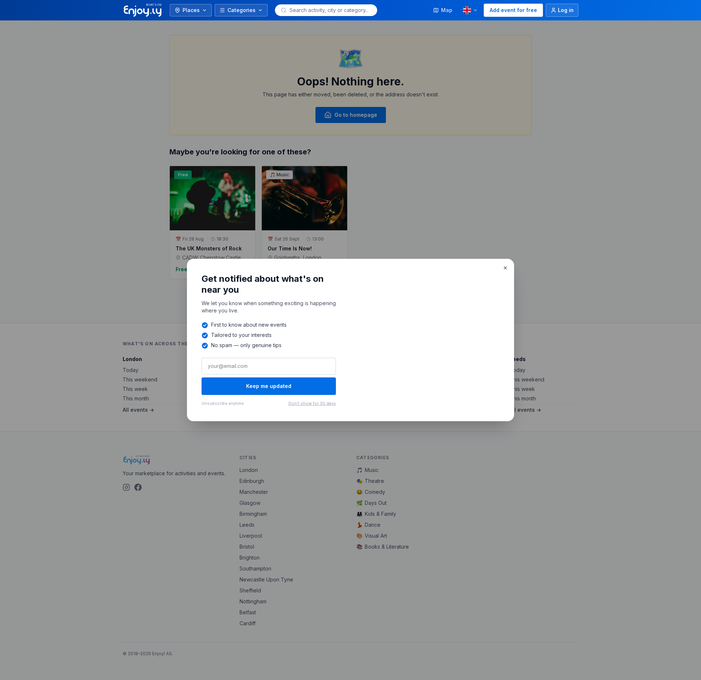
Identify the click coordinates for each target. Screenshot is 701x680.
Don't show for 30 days (312, 403)
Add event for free (513, 10)
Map (446, 10)
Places (191, 10)
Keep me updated (268, 386)
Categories (241, 10)
